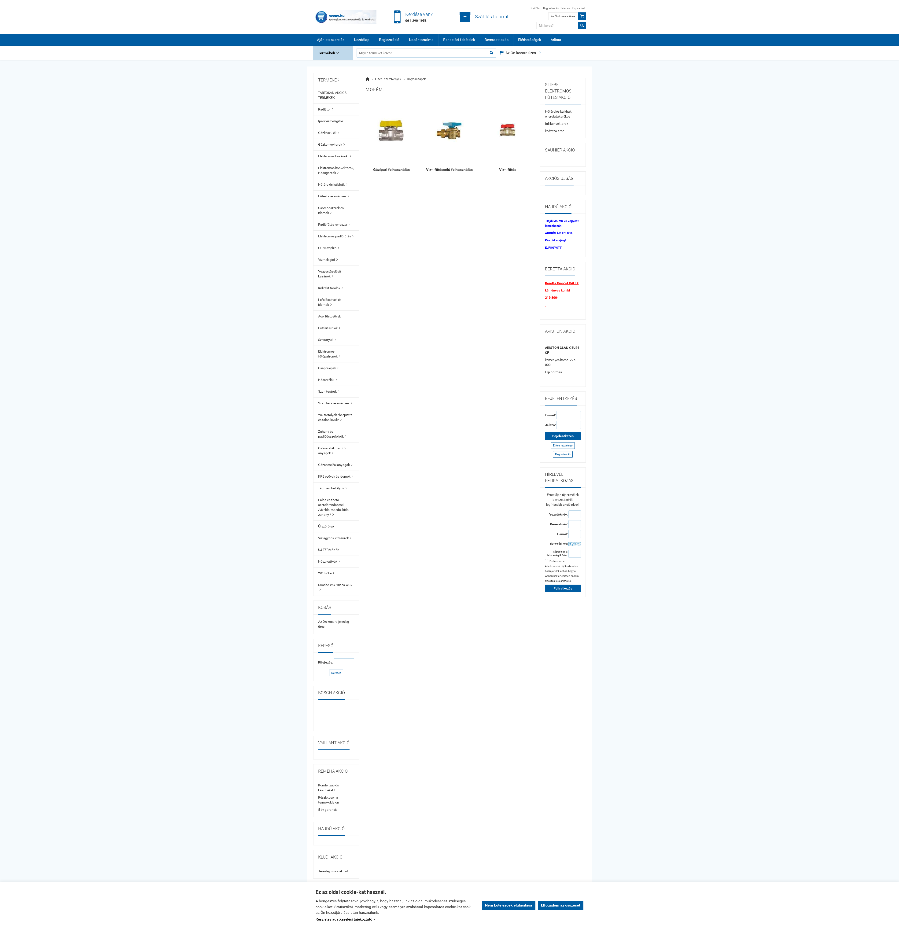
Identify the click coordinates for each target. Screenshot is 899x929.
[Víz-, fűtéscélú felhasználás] (449, 130)
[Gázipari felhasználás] (391, 130)
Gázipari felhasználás (391, 169)
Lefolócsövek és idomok (329, 302)
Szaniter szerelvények (335, 403)
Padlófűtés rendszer (334, 224)
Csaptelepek (328, 368)
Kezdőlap (361, 39)
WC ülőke (326, 573)
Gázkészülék (328, 133)
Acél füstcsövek (329, 316)
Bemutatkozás (496, 39)
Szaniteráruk (328, 391)
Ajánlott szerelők (330, 39)
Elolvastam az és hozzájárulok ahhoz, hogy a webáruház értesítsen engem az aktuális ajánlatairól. (562, 571)
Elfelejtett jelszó (563, 445)
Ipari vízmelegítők (330, 121)
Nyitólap (536, 8)
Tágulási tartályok (332, 488)
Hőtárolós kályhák (332, 184)
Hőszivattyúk (329, 561)
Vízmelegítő (328, 260)
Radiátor (325, 109)
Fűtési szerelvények (333, 196)
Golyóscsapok (416, 79)
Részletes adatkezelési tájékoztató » (345, 919)
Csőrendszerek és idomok (331, 210)
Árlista (556, 39)
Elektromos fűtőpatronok (329, 354)
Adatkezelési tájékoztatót (560, 566)
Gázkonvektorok (331, 144)
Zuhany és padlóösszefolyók (332, 434)
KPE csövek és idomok (335, 476)
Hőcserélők (327, 380)
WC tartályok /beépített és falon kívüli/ (335, 417)
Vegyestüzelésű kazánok (329, 273)
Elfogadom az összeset (560, 905)
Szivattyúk (327, 340)
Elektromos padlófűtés (336, 236)
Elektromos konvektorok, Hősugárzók (336, 170)
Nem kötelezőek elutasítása (508, 905)
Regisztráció (551, 8)
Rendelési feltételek (459, 39)
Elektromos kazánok (334, 156)
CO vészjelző (328, 248)
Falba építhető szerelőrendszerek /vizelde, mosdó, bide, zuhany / (333, 507)
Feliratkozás (563, 588)
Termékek (328, 53)
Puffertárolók (329, 328)
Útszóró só (326, 526)
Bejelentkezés (563, 436)
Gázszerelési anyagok (335, 465)
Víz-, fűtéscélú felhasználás (449, 169)
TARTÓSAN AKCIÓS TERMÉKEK (332, 95)
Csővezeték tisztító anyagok (332, 450)
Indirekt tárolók (330, 288)
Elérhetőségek (529, 39)
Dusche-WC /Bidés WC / (335, 587)
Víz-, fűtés (507, 169)
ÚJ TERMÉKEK (328, 550)
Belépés (565, 8)
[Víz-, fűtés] (507, 130)
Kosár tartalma (421, 39)
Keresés (336, 673)
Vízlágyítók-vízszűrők (334, 538)
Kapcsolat (578, 8)
